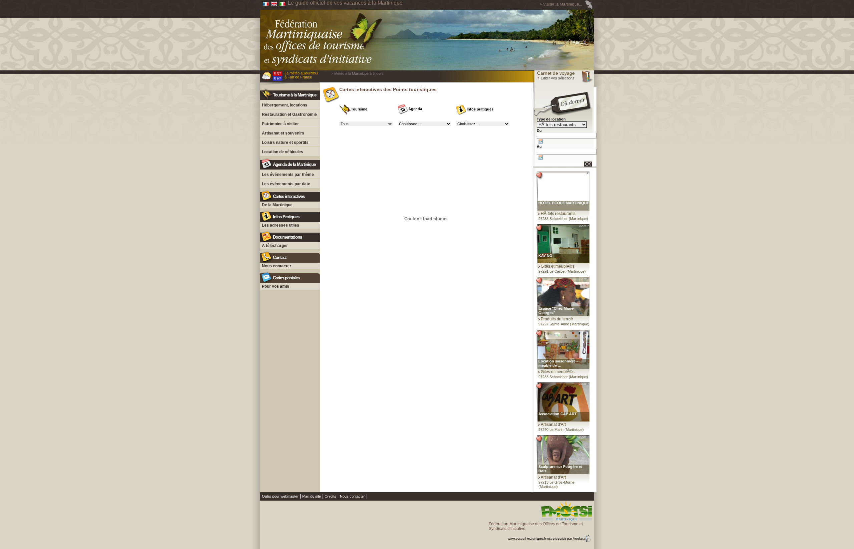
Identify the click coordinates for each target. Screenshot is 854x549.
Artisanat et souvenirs (283, 133)
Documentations (287, 237)
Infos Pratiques (286, 216)
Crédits (330, 496)
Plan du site (311, 496)
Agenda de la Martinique (294, 164)
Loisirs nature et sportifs (285, 142)
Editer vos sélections (557, 78)
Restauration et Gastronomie (289, 114)
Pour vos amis (275, 286)
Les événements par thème (288, 174)
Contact (279, 257)
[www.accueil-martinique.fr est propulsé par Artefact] (541, 532)
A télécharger (275, 245)
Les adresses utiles (280, 225)
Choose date (540, 141)
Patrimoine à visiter (280, 123)
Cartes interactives (289, 196)
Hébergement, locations (284, 105)
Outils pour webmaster (280, 496)
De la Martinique (277, 205)
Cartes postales (286, 277)
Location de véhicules (282, 152)
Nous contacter (276, 266)
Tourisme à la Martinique (294, 94)
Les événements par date (286, 184)
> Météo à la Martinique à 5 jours (357, 73)
